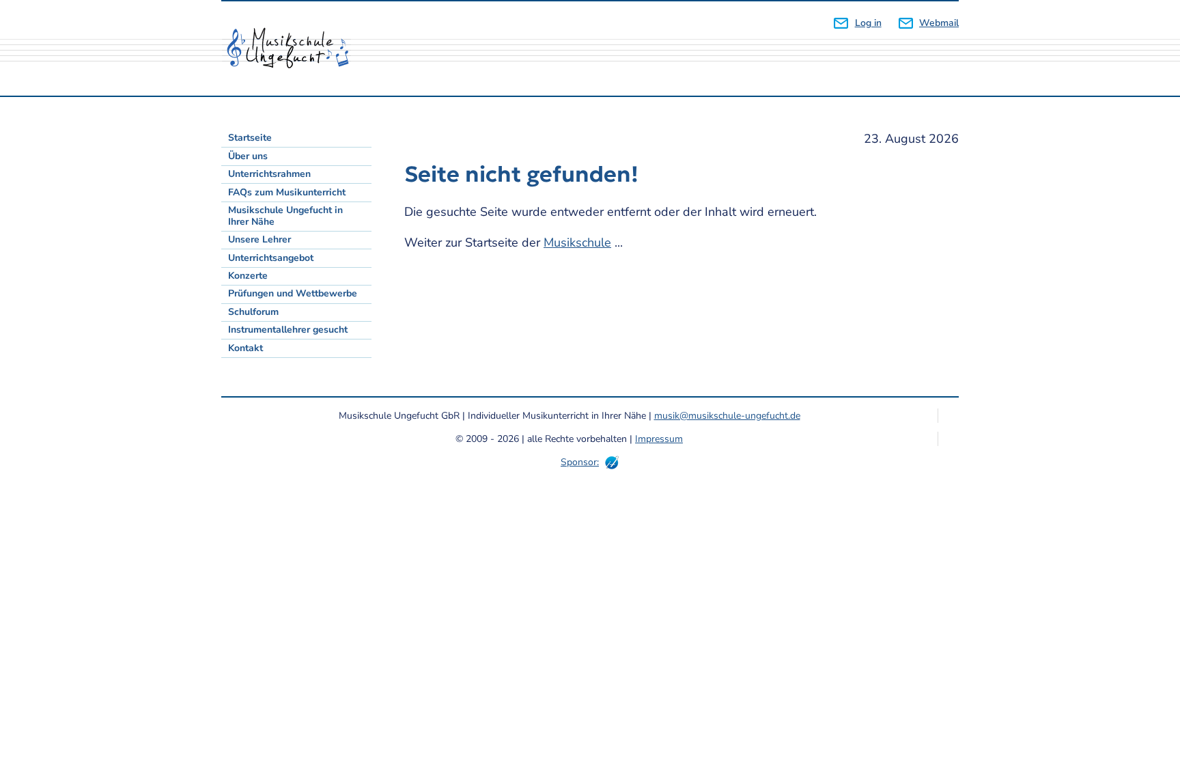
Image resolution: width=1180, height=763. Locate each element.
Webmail (939, 22)
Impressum (659, 438)
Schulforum (253, 311)
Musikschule (577, 242)
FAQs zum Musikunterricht (287, 192)
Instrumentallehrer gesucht (288, 329)
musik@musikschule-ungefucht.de (727, 415)
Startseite (250, 137)
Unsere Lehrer (259, 239)
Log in (868, 22)
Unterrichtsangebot (270, 257)
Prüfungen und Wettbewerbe (292, 293)
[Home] (293, 48)
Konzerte (248, 275)
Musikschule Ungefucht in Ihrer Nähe (285, 216)
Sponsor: (580, 462)
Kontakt (245, 348)
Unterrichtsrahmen (269, 173)
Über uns (248, 156)
